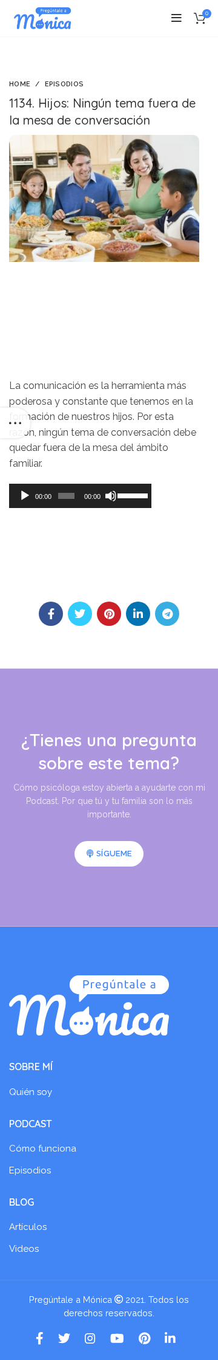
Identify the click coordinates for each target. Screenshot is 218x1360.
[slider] (131, 495)
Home (19, 84)
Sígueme (113, 853)
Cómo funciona (42, 1148)
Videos (24, 1248)
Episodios (64, 84)
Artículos (28, 1226)
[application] (80, 496)
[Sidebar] (15, 423)
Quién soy (30, 1092)
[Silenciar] (111, 496)
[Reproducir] (25, 496)
